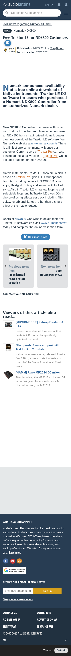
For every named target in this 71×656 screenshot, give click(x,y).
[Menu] (66, 12)
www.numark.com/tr (44, 143)
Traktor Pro (45, 151)
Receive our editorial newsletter (24, 582)
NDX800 (24, 30)
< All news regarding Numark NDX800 (27, 24)
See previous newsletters (18, 599)
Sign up (47, 590)
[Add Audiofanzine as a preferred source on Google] (14, 570)
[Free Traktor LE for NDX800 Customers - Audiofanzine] (16, 4)
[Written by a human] (9, 50)
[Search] (6, 13)
